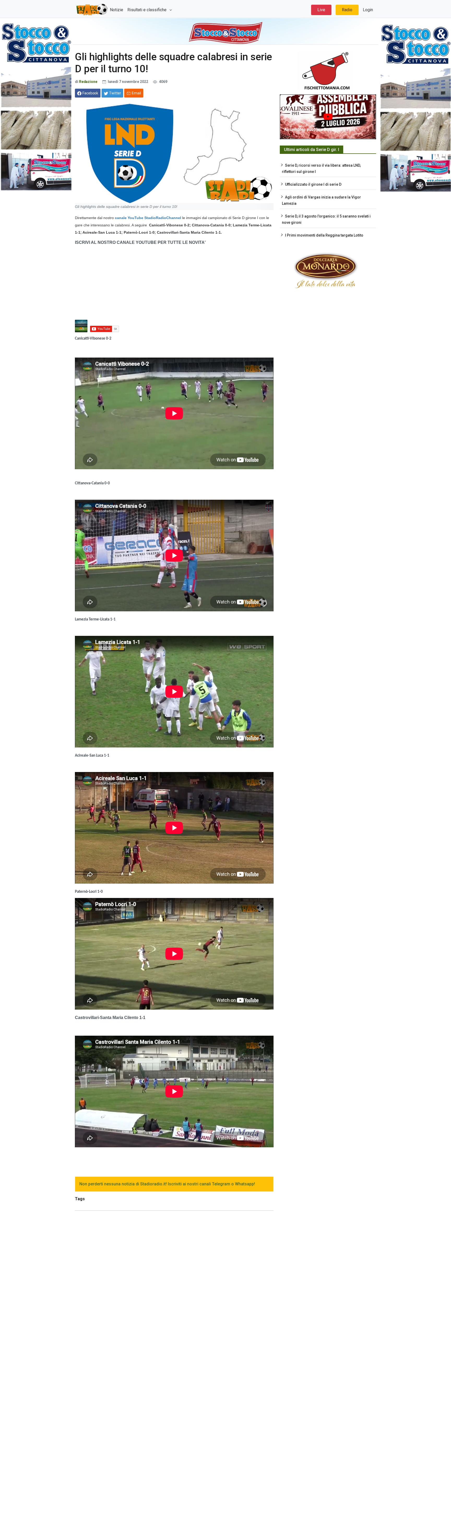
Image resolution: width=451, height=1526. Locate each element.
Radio (347, 9)
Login (368, 9)
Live (321, 9)
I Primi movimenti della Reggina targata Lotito (324, 235)
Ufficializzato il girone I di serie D (313, 184)
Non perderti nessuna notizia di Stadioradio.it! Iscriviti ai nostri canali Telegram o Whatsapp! (167, 1183)
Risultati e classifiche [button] (147, 9)
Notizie (116, 9)
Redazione (88, 82)
